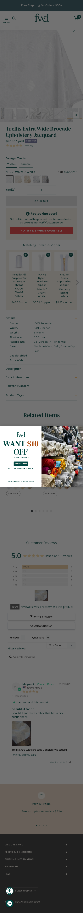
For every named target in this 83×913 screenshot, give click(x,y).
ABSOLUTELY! (20, 463)
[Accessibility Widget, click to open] (10, 891)
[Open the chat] (10, 903)
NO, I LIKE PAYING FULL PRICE (20, 468)
